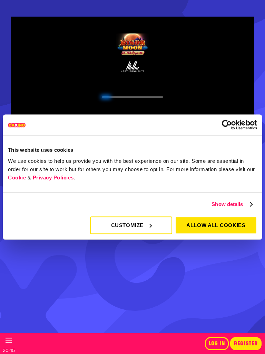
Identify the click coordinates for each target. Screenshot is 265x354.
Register (246, 343)
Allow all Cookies (215, 225)
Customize (127, 225)
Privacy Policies (53, 177)
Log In (217, 343)
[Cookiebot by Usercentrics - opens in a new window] (227, 125)
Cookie (17, 177)
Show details (227, 204)
